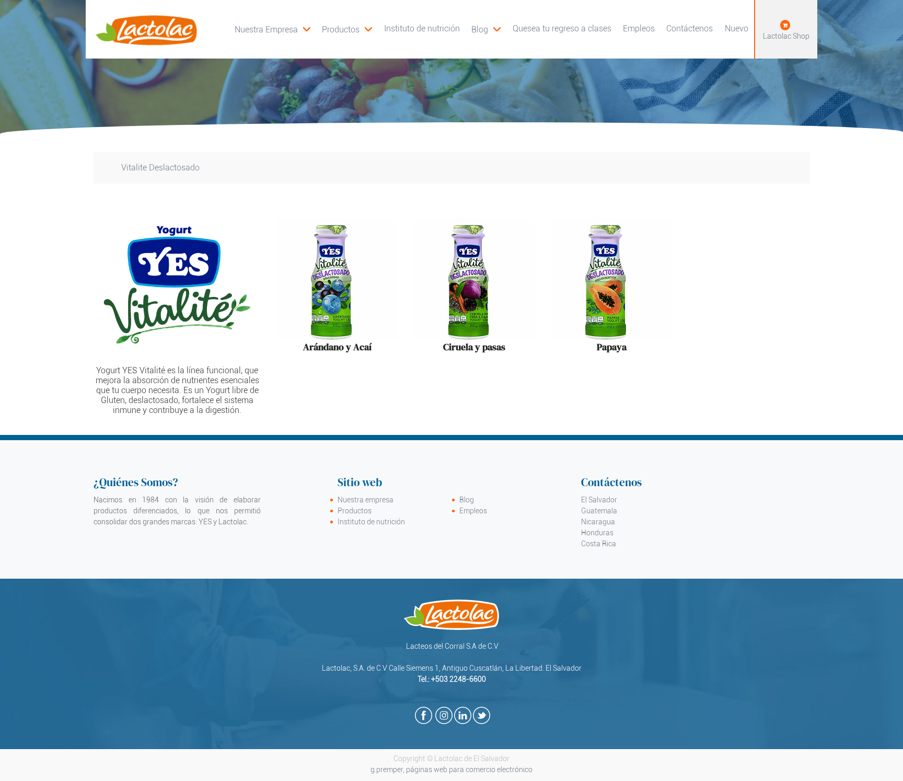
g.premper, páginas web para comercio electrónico (451, 769)
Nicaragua (598, 522)
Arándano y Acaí (337, 346)
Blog (466, 500)
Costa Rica (598, 543)
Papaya (612, 346)
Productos (355, 511)
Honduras (597, 533)
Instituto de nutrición (371, 522)
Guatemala (599, 511)
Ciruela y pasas (474, 346)
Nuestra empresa (365, 500)
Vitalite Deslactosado (160, 168)
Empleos (473, 511)
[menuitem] (347, 29)
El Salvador (599, 500)
